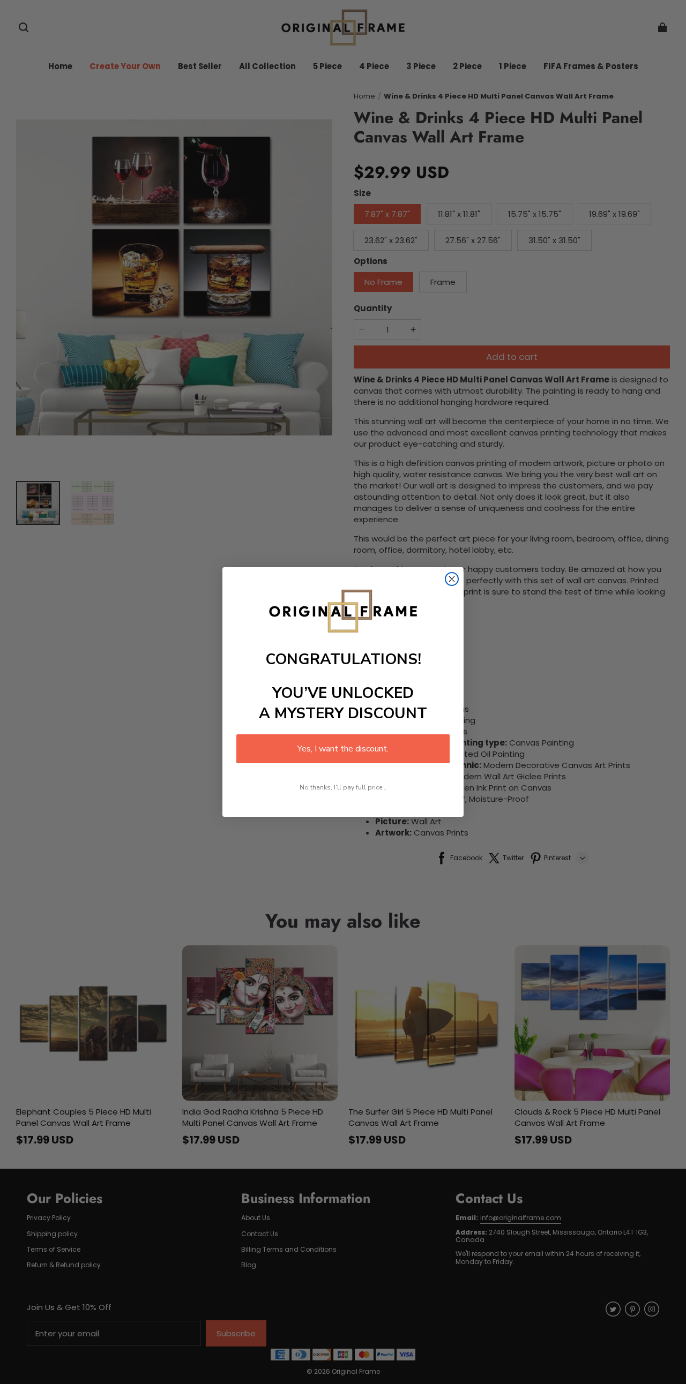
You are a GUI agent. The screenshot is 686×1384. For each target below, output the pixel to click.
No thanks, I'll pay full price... (343, 787)
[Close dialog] (451, 579)
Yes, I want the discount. (343, 749)
